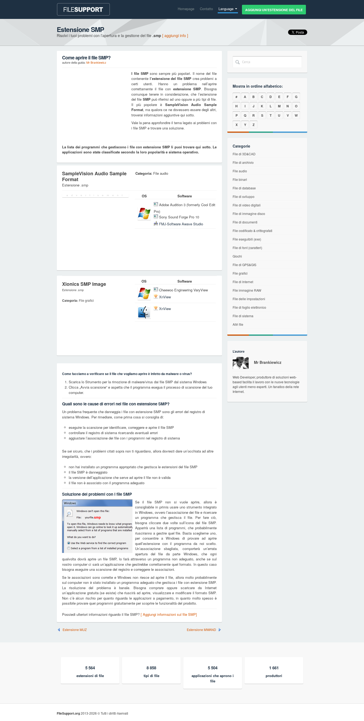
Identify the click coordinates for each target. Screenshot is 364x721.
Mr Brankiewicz (96, 62)
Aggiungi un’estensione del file (274, 9)
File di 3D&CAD (244, 154)
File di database (244, 188)
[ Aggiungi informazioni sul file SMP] (169, 614)
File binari (240, 179)
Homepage (186, 8)
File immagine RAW (247, 290)
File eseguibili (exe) (247, 239)
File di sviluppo (243, 196)
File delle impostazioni (249, 298)
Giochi (237, 256)
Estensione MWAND (201, 630)
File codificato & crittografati (252, 230)
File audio (240, 171)
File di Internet (243, 281)
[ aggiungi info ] (175, 35)
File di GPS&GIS (244, 264)
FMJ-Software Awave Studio (181, 223)
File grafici (240, 273)
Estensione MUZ (75, 630)
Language (226, 8)
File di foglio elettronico (249, 307)
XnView (165, 296)
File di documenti (245, 222)
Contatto (206, 8)
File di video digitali (247, 205)
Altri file (238, 324)
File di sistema (243, 315)
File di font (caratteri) (247, 247)
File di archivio (243, 162)
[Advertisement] (95, 104)
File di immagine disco (249, 213)
